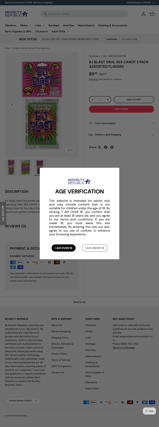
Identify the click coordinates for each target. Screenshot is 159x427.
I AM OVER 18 (63, 248)
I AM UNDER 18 (94, 248)
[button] (3, 213)
